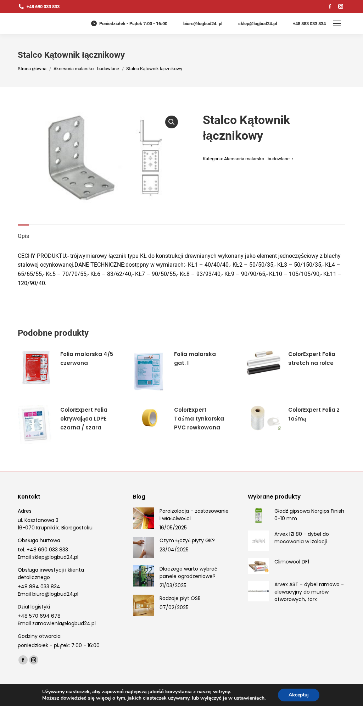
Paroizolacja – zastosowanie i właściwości (194, 514)
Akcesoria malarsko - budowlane (257, 158)
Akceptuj (299, 694)
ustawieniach (249, 698)
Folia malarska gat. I (195, 358)
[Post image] (143, 518)
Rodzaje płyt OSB (180, 598)
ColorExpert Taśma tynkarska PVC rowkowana (199, 418)
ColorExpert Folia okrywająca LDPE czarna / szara (83, 418)
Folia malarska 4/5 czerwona (86, 358)
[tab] (23, 232)
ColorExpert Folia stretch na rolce (311, 358)
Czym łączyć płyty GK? (187, 540)
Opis (23, 236)
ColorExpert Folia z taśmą (314, 414)
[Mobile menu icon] (337, 23)
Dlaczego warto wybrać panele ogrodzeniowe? (188, 572)
